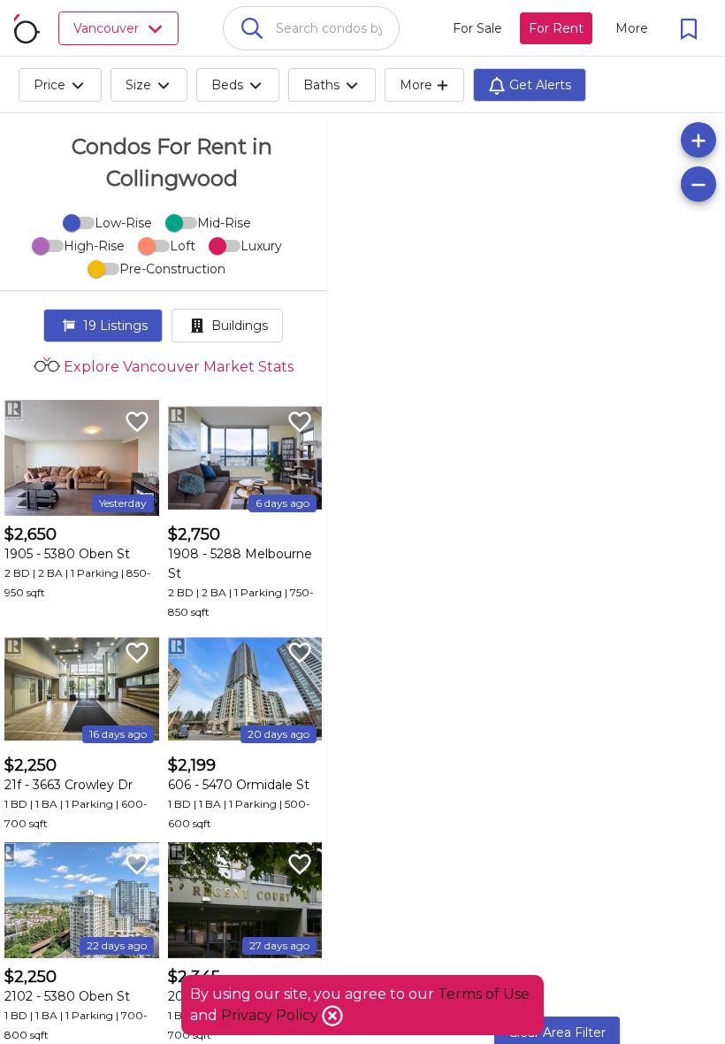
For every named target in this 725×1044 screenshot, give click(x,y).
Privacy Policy (271, 1015)
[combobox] (311, 28)
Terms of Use (484, 994)
